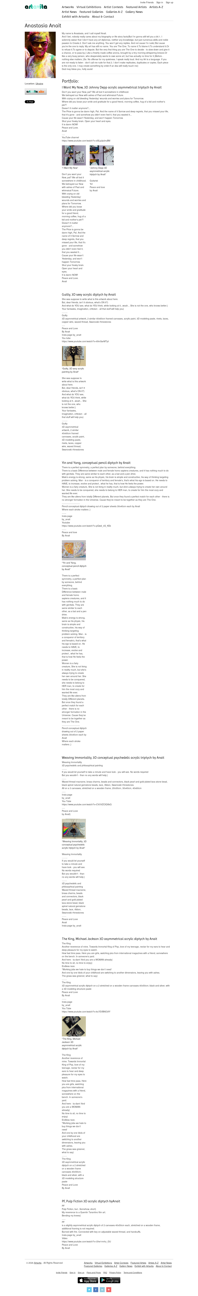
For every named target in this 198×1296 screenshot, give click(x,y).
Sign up (169, 2)
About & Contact (103, 16)
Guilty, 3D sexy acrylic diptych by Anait (89, 294)
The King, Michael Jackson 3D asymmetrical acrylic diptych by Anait (109, 939)
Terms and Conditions (133, 1272)
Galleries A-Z (114, 12)
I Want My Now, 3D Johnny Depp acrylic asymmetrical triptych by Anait (112, 87)
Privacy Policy (115, 1272)
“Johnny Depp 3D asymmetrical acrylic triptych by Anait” (100, 171)
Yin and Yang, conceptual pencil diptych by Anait (96, 463)
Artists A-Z (156, 7)
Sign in (159, 2)
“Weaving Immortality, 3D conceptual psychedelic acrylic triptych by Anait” (74, 844)
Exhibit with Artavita (75, 16)
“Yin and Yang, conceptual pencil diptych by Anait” (74, 566)
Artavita (37, 1262)
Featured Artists (136, 7)
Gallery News (134, 12)
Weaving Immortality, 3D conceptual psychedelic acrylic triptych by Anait (113, 757)
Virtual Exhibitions (89, 7)
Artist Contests (113, 7)
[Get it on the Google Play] (110, 1280)
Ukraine (39, 83)
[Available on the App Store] (88, 1280)
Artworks (68, 7)
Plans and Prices (94, 1272)
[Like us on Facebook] (95, 1290)
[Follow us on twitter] (89, 1290)
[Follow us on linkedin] (102, 1290)
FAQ (105, 1272)
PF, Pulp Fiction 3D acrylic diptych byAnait (91, 1201)
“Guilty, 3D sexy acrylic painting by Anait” (73, 370)
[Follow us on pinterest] (108, 1290)
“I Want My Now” (70, 167)
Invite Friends (147, 2)
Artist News (69, 12)
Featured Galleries (91, 12)
